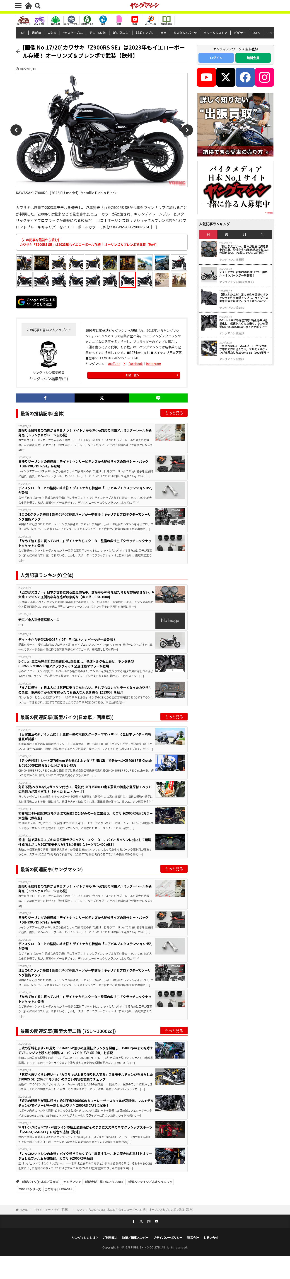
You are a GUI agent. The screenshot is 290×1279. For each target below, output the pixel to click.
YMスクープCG (73, 33)
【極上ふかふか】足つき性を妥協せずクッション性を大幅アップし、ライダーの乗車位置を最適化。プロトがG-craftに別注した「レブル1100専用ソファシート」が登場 (244, 298)
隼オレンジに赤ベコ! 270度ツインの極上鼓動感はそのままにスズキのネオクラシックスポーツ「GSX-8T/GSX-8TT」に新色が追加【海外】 (85, 1129)
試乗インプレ (145, 33)
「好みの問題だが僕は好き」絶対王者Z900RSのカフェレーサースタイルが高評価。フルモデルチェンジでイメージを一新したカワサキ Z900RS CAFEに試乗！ (86, 1103)
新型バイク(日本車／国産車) (41, 1182)
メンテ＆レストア (215, 33)
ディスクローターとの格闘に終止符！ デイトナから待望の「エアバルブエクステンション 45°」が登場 (85, 490)
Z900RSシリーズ (29, 1189)
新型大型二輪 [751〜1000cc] (104, 1182)
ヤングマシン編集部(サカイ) (236, 282)
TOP (22, 33)
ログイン (216, 57)
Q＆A (256, 33)
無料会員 (253, 57)
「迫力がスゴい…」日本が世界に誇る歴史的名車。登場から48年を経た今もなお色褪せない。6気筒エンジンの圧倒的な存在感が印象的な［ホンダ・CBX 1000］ (86, 594)
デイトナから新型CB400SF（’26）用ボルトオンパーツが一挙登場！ (67, 639)
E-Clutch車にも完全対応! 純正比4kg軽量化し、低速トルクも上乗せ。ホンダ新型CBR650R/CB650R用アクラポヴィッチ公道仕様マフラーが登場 (76, 663)
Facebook (135, 363)
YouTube (114, 363)
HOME (24, 1209)
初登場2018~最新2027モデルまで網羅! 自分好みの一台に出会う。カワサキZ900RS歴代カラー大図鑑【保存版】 (85, 815)
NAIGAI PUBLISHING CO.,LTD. (141, 1247)
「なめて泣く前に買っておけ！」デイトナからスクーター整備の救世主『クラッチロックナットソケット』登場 (84, 543)
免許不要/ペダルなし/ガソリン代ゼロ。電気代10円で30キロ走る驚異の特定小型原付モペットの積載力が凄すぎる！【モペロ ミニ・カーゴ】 (85, 789)
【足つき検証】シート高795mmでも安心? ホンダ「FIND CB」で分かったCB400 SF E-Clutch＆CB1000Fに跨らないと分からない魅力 (85, 762)
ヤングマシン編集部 (231, 259)
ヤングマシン (72, 1182)
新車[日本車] (97, 33)
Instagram (153, 363)
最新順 (36, 33)
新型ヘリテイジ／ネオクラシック (150, 1182)
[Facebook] (45, 398)
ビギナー (240, 33)
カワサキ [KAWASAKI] (60, 1189)
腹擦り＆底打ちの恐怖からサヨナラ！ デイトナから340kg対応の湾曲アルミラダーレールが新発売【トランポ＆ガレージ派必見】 (85, 432)
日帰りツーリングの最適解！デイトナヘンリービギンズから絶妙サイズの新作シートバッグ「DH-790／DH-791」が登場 (83, 463)
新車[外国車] (121, 33)
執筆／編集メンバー (135, 1237)
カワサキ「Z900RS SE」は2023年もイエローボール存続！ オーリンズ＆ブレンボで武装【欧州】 (136, 1209)
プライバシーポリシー (168, 1237)
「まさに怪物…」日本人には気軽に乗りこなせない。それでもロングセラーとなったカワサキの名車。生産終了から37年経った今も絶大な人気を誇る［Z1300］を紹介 (85, 689)
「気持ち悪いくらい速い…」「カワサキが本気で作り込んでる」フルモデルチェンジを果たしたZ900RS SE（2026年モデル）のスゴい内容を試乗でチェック (85, 1076)
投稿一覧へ (132, 375)
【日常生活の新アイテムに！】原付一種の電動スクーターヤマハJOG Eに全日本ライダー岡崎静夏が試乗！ (84, 736)
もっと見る (174, 412)
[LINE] (158, 398)
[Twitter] (102, 398)
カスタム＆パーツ (185, 33)
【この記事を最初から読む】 (89, 242)
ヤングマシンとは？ (85, 1237)
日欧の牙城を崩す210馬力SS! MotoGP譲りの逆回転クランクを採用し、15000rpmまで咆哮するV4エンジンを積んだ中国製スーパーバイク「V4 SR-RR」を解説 (85, 1050)
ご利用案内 (110, 1237)
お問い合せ (210, 1237)
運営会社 (193, 1237)
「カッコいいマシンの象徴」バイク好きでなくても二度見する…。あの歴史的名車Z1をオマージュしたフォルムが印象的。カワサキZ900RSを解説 (85, 1156)
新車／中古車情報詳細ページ (39, 619)
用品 (164, 33)
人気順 (52, 33)
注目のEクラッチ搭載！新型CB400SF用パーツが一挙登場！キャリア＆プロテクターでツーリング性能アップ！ (84, 516)
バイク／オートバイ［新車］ (52, 1209)
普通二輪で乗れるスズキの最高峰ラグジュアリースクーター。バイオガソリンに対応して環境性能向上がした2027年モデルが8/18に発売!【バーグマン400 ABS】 (84, 842)
